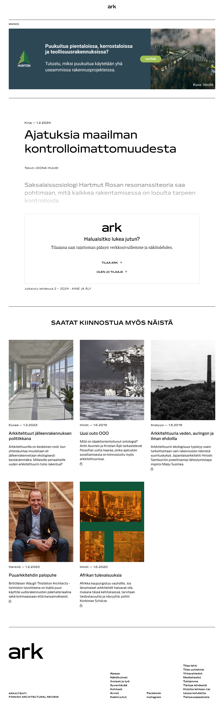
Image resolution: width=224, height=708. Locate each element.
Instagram (154, 697)
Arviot (114, 693)
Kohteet (116, 689)
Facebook (154, 693)
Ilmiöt (84, 425)
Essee (14, 425)
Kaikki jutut (118, 697)
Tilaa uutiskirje (193, 669)
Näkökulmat (119, 677)
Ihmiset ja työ (119, 681)
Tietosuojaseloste (196, 697)
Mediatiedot (192, 677)
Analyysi (157, 425)
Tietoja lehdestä (195, 685)
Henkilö (15, 567)
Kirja (28, 123)
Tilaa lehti (190, 666)
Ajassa (115, 673)
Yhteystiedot (192, 673)
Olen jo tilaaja (110, 272)
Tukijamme (190, 681)
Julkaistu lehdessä (57, 288)
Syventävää (118, 685)
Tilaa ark (110, 263)
